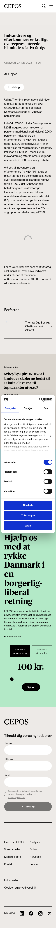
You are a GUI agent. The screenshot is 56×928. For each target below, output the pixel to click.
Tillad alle (28, 505)
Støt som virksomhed (42, 651)
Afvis (28, 525)
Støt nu (31, 687)
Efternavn (9, 759)
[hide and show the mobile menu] (51, 6)
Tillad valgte (28, 515)
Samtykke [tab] (10, 408)
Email (7, 774)
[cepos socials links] (22, 913)
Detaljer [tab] (28, 408)
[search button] (44, 6)
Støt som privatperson (20, 651)
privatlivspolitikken (16, 797)
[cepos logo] (16, 722)
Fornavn (8, 743)
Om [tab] (46, 408)
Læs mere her (14, 636)
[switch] (48, 471)
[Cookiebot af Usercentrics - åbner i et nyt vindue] (39, 400)
